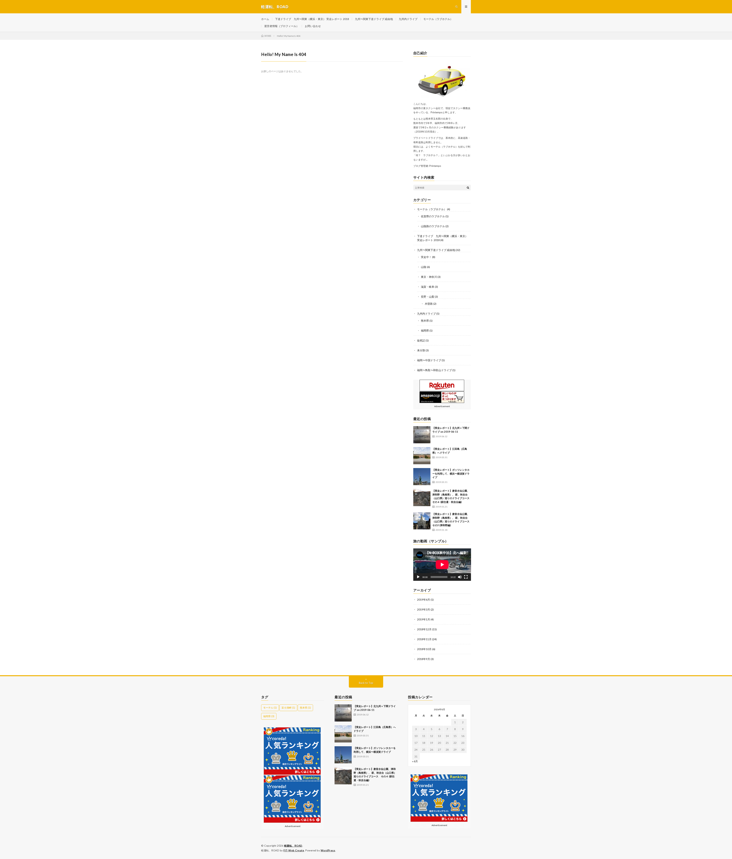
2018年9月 (423, 659)
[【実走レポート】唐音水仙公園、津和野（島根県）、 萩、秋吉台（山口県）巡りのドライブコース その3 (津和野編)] (421, 520)
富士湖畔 (288, 707)
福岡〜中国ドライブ (429, 360)
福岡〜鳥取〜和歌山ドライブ (434, 370)
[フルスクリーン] (466, 577)
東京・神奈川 (429, 276)
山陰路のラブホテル (433, 226)
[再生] (418, 577)
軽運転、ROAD (293, 845)
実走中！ (426, 257)
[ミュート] (460, 577)
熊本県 (425, 320)
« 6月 (415, 761)
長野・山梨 (427, 296)
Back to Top (366, 682)
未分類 (421, 350)
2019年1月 (423, 619)
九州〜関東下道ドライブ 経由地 (374, 19)
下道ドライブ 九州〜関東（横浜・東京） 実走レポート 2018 (312, 19)
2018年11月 (424, 639)
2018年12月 (424, 629)
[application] (442, 564)
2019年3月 (423, 609)
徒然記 (421, 340)
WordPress (328, 850)
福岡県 (425, 330)
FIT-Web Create (293, 850)
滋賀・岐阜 (427, 286)
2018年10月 (424, 649)
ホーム (265, 19)
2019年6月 (423, 599)
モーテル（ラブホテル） (438, 19)
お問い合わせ (313, 26)
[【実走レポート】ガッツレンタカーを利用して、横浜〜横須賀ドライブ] (421, 476)
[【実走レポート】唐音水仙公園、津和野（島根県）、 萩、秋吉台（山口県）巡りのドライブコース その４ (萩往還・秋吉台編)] (421, 497)
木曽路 (429, 303)
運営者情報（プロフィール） (281, 26)
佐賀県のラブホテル (433, 216)
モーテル (270, 707)
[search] (468, 187)
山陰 (423, 266)
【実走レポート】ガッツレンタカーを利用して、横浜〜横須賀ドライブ (451, 473)
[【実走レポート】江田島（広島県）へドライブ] (421, 455)
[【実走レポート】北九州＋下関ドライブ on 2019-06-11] (421, 434)
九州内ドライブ (408, 19)
